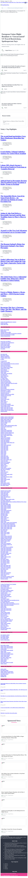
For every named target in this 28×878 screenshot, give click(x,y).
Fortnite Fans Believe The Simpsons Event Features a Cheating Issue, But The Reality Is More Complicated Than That (15, 846)
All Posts (6, 863)
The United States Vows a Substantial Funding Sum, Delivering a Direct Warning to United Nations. (13, 278)
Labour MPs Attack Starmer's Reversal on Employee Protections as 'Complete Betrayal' (13, 167)
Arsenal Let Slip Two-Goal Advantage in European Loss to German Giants (14, 231)
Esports (6, 866)
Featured (6, 868)
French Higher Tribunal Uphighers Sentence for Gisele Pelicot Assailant (13, 152)
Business (6, 865)
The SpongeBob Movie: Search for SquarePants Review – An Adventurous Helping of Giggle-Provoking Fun (13, 198)
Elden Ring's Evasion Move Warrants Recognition (11, 829)
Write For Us (3, 873)
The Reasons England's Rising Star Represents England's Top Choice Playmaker (13, 246)
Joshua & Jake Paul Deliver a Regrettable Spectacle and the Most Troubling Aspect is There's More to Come (13, 216)
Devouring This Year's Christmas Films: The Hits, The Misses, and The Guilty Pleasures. (14, 309)
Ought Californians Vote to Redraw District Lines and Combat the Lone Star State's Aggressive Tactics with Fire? (13, 262)
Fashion (6, 867)
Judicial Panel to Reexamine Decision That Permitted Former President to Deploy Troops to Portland (14, 182)
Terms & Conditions (9, 873)
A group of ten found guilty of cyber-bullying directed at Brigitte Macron (13, 707)
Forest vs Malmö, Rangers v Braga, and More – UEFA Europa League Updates (13, 294)
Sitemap (14, 873)
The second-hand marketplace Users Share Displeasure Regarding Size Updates (13, 138)
